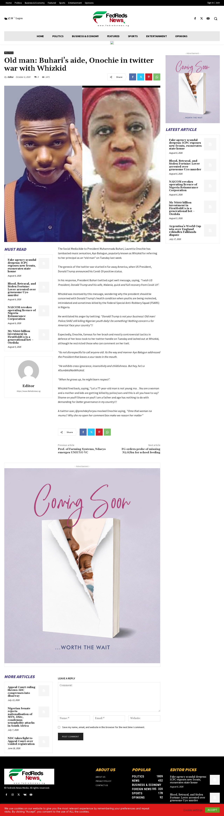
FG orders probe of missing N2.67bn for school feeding (141, 450)
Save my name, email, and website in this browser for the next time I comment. (103, 727)
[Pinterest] (148, 76)
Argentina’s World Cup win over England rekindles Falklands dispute (185, 231)
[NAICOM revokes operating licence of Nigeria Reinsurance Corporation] (43, 310)
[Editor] (28, 370)
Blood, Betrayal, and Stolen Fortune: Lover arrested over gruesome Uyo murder (22, 289)
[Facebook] (195, 18)
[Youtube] (208, 18)
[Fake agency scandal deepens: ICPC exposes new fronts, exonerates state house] (43, 263)
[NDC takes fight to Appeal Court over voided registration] (43, 741)
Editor (10, 77)
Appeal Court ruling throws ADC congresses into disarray (21, 692)
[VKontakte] (25, 795)
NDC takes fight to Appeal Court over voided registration (21, 741)
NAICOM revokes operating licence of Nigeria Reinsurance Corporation (183, 186)
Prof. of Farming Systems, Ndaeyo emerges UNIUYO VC (82, 450)
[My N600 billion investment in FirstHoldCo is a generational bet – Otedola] (43, 334)
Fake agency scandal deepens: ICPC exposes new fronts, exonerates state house (22, 265)
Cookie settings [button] (192, 810)
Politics (9, 53)
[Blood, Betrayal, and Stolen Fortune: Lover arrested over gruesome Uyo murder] (43, 287)
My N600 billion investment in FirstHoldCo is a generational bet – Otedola (20, 337)
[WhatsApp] (156, 76)
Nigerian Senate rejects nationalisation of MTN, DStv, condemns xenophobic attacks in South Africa (21, 717)
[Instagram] (12, 795)
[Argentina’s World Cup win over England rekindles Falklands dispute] (210, 230)
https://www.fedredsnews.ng (28, 391)
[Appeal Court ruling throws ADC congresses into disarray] (43, 690)
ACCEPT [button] (212, 809)
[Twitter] (201, 18)
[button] (215, 18)
